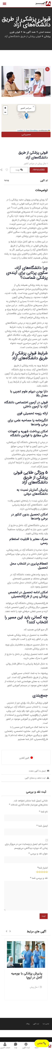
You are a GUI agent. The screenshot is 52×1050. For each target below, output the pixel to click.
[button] (26, 116)
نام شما (43, 811)
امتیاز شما (42, 868)
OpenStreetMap (32, 130)
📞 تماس (41, 1043)
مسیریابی (26, 134)
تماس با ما (46, 1024)
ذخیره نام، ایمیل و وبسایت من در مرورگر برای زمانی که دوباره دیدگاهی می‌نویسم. (26, 846)
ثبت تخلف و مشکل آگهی (35, 778)
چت (18, 170)
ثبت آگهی (36, 1024)
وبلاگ (27, 1024)
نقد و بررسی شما (39, 878)
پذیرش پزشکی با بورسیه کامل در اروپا (26, 975)
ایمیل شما (42, 826)
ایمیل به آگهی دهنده (37, 771)
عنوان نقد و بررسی (38, 853)
